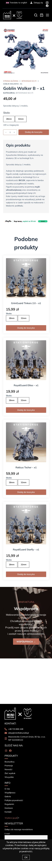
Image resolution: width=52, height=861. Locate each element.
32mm (21, 119)
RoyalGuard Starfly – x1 (26, 549)
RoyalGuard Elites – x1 (26, 385)
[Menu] (47, 15)
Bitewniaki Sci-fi (24, 93)
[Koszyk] (41, 15)
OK (26, 857)
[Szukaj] (35, 15)
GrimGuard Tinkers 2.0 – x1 (26, 303)
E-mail (7, 833)
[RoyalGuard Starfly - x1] (26, 524)
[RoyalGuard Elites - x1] (26, 360)
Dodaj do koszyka (33, 132)
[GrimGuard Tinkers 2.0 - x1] (26, 278)
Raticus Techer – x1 (26, 467)
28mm (9, 119)
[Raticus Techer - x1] (26, 442)
